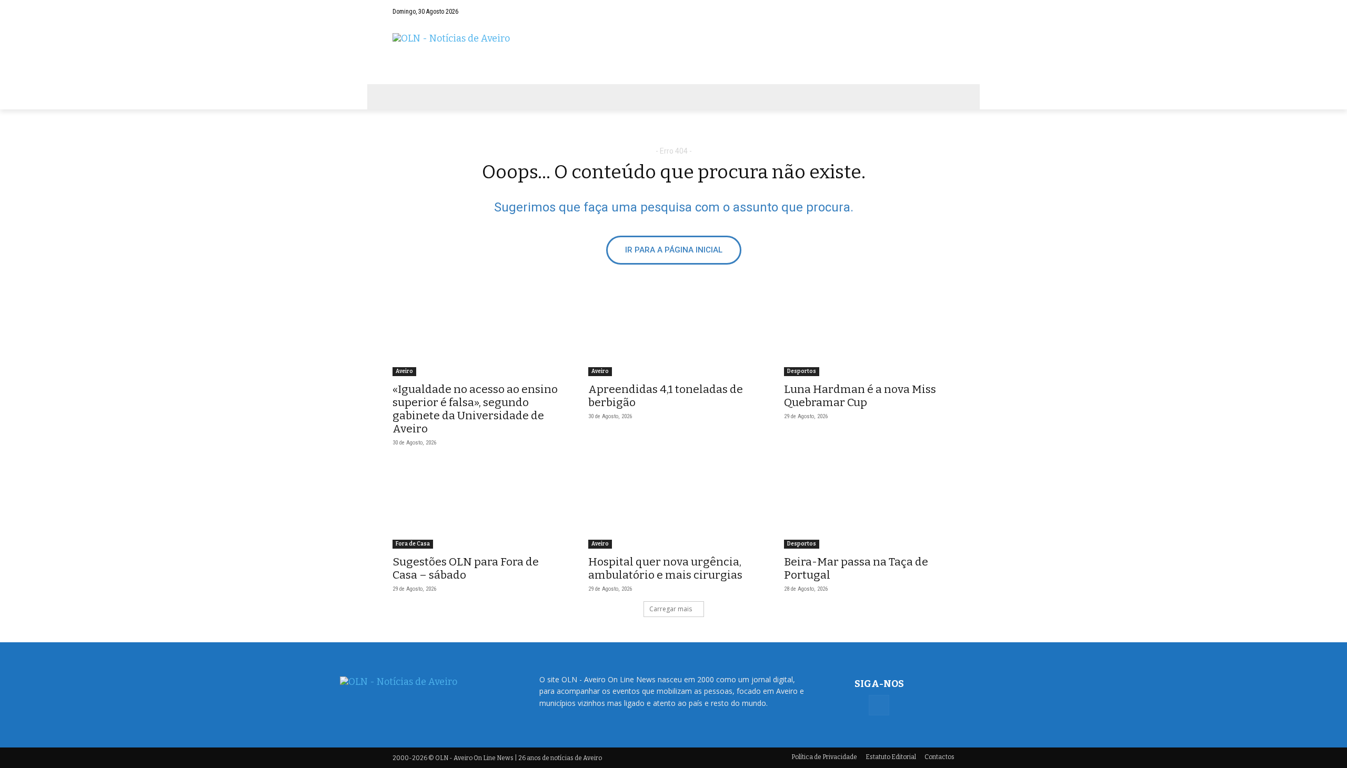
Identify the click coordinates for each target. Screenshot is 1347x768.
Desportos (801, 371)
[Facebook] (946, 11)
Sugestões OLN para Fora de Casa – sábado (466, 568)
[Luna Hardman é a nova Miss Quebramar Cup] (869, 333)
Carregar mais (670, 608)
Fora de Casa (413, 544)
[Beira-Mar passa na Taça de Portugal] (869, 506)
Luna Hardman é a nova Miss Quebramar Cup (860, 395)
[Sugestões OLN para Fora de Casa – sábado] (478, 506)
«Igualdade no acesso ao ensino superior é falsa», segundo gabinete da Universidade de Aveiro (475, 409)
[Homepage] (673, 53)
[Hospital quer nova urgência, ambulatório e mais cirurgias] (673, 506)
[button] (926, 12)
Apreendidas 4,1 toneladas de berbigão (665, 395)
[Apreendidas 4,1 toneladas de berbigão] (673, 333)
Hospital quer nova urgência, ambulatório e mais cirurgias (665, 568)
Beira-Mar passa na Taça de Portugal (856, 568)
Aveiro (404, 371)
